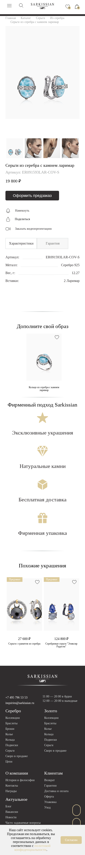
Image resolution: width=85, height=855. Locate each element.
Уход (47, 807)
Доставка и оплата (56, 791)
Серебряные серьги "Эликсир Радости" (61, 645)
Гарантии (50, 785)
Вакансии (11, 811)
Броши (9, 728)
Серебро (13, 710)
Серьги (10, 750)
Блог (8, 806)
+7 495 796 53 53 (16, 697)
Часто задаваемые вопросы (23, 822)
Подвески (11, 745)
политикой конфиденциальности (32, 848)
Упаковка (50, 802)
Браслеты (11, 723)
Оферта (49, 796)
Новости (11, 817)
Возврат (49, 780)
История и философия (19, 780)
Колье (9, 734)
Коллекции (12, 717)
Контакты (11, 785)
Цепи (8, 761)
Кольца (10, 739)
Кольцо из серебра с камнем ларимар (44, 389)
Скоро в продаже (16, 756)
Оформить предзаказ (32, 195)
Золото (50, 710)
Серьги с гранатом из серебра (24, 643)
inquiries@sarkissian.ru (19, 703)
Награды (11, 791)
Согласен (71, 840)
